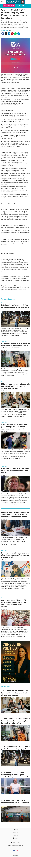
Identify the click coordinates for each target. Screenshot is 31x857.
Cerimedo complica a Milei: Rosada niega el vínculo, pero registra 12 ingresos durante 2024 (14, 774)
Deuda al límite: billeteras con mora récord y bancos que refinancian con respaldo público (15, 555)
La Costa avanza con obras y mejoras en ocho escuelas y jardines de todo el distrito (15, 802)
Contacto (15, 829)
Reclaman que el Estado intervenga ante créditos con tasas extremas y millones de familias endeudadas (15, 514)
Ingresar (16, 838)
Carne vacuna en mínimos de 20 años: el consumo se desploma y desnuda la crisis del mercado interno (13, 603)
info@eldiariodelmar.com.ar (15, 845)
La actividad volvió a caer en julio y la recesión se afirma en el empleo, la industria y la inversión (15, 345)
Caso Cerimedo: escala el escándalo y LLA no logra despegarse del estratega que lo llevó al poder (15, 426)
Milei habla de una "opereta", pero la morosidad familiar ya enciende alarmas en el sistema (15, 386)
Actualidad (4, 30)
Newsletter (15, 835)
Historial (15, 832)
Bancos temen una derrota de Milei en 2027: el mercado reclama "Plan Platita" (15, 470)
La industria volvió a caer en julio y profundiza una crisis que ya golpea (15, 306)
